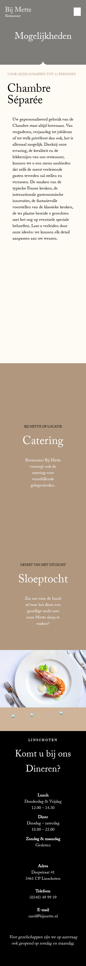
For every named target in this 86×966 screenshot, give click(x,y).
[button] (77, 12)
